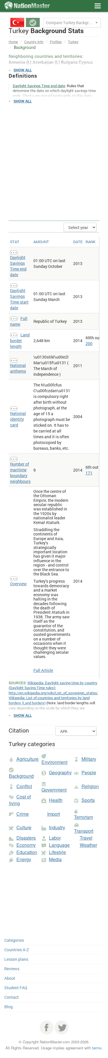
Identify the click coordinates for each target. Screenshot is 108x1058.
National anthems (18, 368)
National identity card (18, 419)
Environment (54, 762)
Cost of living (20, 800)
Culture (23, 827)
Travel (86, 837)
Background (21, 776)
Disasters (26, 837)
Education (26, 852)
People (89, 772)
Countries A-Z (16, 949)
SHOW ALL (23, 70)
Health (55, 800)
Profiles (56, 41)
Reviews (11, 968)
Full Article (43, 670)
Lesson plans (16, 959)
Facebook (47, 1027)
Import (53, 814)
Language (59, 845)
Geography (60, 772)
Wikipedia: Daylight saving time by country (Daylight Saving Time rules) (53, 685)
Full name (18, 321)
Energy (23, 859)
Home (13, 41)
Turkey (73, 41)
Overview (18, 583)
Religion (90, 786)
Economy (26, 845)
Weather (88, 845)
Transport (83, 831)
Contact (11, 997)
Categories (14, 940)
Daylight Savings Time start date (19, 299)
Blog (8, 1006)
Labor (55, 837)
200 (89, 343)
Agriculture (27, 759)
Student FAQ (15, 987)
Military (89, 759)
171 (89, 473)
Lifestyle (57, 852)
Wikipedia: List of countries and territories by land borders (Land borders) (49, 700)
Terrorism (83, 817)
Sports (88, 800)
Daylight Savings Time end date (18, 266)
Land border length (20, 340)
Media (55, 859)
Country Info (33, 41)
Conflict (24, 786)
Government (54, 789)
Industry (57, 827)
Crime (22, 814)
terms (97, 1048)
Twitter (62, 1027)
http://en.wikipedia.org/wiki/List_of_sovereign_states (53, 692)
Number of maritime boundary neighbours (20, 472)
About (9, 978)
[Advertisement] (54, 162)
